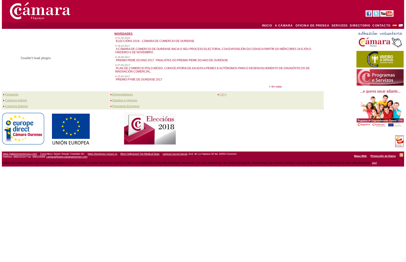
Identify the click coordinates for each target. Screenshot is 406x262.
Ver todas (276, 86)
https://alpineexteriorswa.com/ (20, 153)
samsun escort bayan (175, 153)
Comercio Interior (16, 100)
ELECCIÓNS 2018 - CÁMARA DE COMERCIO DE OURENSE (155, 41)
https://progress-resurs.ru (102, 153)
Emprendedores (122, 94)
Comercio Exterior (16, 106)
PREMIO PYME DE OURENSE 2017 (139, 79)
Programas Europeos (126, 106)
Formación (12, 94)
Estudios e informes (124, 100)
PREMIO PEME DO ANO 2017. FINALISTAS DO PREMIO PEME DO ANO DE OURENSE (172, 60)
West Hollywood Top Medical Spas (140, 153)
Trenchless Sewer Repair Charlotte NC (62, 153)
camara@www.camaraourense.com (66, 156)
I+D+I (222, 94)
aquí (374, 162)
